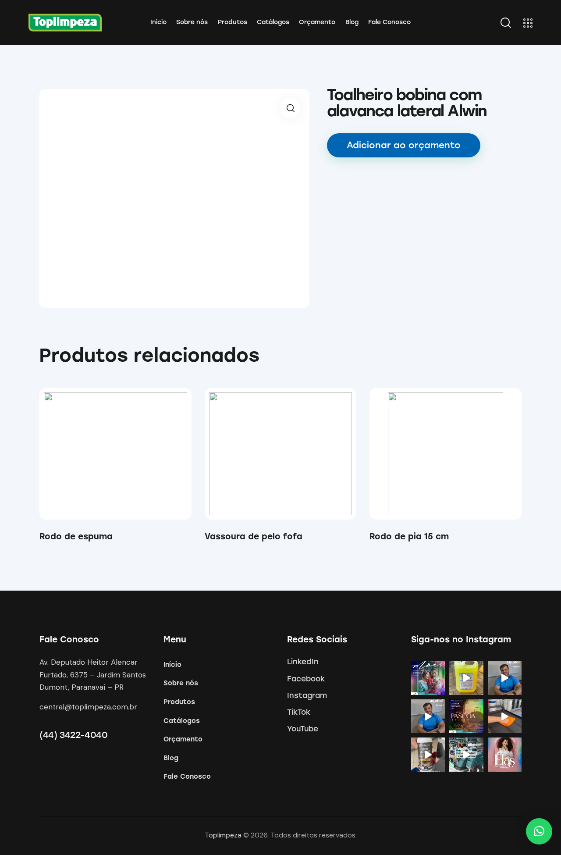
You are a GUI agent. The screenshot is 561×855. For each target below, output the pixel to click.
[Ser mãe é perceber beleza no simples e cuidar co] (428, 678)
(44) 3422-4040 (73, 735)
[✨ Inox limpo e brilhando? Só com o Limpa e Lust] (428, 754)
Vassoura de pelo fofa (253, 536)
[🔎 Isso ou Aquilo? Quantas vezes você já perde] (428, 716)
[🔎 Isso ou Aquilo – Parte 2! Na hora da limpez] (505, 678)
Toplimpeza (223, 835)
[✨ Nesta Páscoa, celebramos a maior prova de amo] (466, 716)
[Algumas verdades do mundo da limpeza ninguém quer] (466, 754)
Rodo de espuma (76, 536)
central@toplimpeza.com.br (88, 707)
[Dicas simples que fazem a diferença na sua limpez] (505, 716)
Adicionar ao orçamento (404, 145)
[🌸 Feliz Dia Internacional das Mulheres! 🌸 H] (505, 754)
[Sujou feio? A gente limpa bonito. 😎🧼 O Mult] (466, 678)
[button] (103, 454)
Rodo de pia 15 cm (409, 536)
